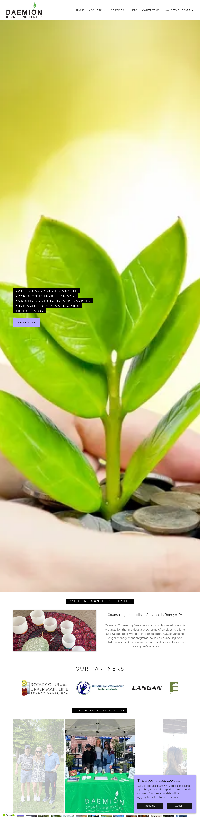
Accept (179, 806)
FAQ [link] (134, 10)
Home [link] (80, 10)
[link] (24, 10)
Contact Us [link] (151, 10)
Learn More (26, 322)
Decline (150, 806)
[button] (97, 10)
